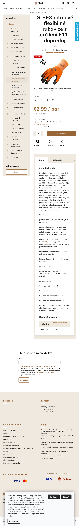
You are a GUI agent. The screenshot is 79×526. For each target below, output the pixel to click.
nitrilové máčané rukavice (19, 80)
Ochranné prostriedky (15, 145)
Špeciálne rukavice (19, 114)
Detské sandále (17, 39)
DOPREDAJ (15, 35)
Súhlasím (66, 497)
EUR (4, 3)
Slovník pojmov (9, 460)
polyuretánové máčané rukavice (19, 93)
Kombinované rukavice (17, 62)
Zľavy (5, 433)
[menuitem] (4, 8)
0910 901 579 (47, 409)
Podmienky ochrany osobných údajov (18, 448)
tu (11, 516)
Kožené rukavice (18, 99)
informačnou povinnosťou (45, 373)
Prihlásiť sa (24, 380)
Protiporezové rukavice (17, 108)
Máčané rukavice (18, 67)
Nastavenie (13, 521)
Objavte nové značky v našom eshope (54, 451)
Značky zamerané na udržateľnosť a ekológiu (57, 442)
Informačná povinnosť (12, 457)
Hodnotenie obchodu (11, 463)
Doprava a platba (10, 430)
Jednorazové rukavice (16, 138)
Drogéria (14, 157)
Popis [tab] (41, 160)
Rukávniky (16, 124)
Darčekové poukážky (15, 30)
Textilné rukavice (18, 103)
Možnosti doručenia (41, 124)
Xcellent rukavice (18, 57)
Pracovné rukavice (18, 52)
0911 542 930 (47, 412)
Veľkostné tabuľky (10, 442)
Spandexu (50, 242)
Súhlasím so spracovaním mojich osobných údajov (38, 366)
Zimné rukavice (18, 129)
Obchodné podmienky (12, 445)
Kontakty (6, 451)
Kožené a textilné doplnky (18, 152)
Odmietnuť (54, 497)
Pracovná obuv (17, 44)
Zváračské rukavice (16, 119)
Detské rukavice (18, 133)
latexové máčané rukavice (19, 73)
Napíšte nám (8, 454)
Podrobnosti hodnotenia (54, 53)
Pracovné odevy (17, 48)
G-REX (55, 46)
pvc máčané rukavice (17, 86)
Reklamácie (8, 439)
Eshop (11, 24)
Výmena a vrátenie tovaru (13, 436)
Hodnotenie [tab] (57, 160)
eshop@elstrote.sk (48, 407)
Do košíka (62, 134)
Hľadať (16, 172)
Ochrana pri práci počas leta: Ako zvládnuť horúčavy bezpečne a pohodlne (56, 430)
